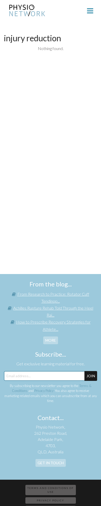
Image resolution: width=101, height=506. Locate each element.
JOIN (90, 376)
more (50, 340)
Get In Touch (51, 463)
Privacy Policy (43, 391)
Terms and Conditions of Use (50, 489)
